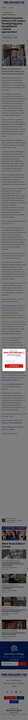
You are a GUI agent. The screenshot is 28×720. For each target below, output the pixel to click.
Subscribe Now (14, 366)
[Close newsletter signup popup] (23, 351)
